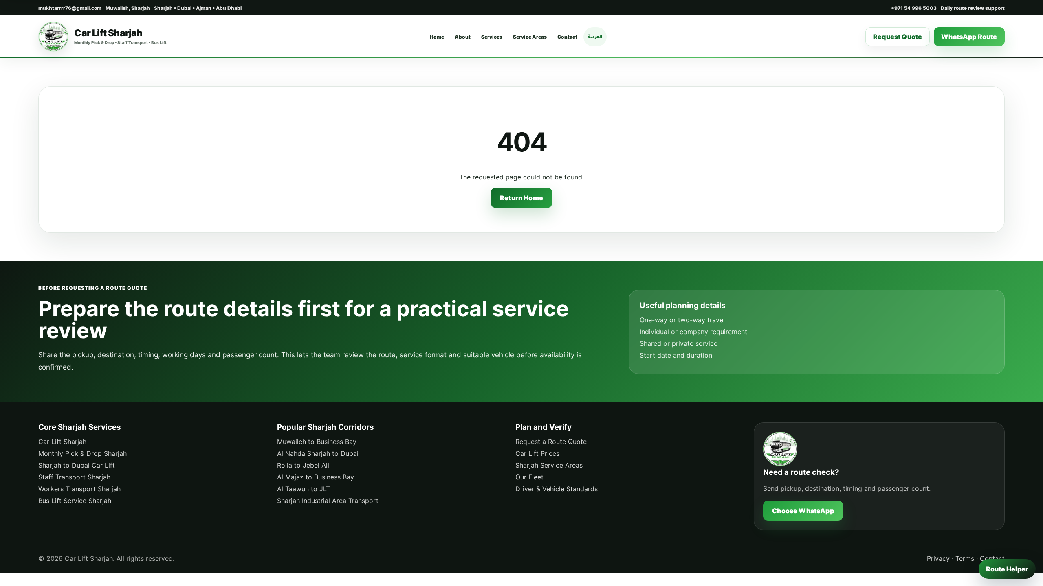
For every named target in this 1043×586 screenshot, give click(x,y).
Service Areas (530, 37)
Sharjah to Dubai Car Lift (76, 465)
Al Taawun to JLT (303, 489)
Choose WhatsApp (803, 511)
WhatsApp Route (969, 37)
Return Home (521, 198)
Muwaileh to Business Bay (316, 441)
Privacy (938, 558)
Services (491, 37)
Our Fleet (529, 477)
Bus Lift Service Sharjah (74, 500)
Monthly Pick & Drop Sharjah (82, 453)
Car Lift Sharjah (62, 441)
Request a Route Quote (551, 441)
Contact (567, 37)
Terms (964, 558)
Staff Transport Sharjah (74, 477)
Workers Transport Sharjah (79, 489)
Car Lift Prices (537, 453)
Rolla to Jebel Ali (303, 465)
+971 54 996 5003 (914, 8)
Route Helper (1007, 569)
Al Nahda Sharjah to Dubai (318, 453)
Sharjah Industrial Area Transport (327, 500)
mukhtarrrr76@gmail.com (69, 8)
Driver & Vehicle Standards (556, 489)
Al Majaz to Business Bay (315, 477)
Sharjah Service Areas (549, 465)
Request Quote (897, 37)
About (463, 37)
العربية (595, 36)
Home (437, 37)
